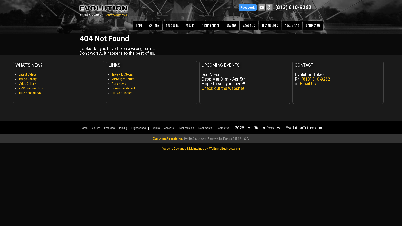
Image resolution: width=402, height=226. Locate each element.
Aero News (119, 83)
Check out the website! (223, 88)
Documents (292, 25)
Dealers (231, 25)
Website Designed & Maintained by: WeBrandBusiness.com (201, 148)
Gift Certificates (122, 93)
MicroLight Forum (123, 79)
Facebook (248, 7)
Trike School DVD (30, 93)
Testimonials (270, 25)
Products (172, 25)
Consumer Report (123, 88)
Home (139, 25)
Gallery (154, 25)
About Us (249, 25)
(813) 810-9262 (293, 7)
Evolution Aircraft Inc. (168, 138)
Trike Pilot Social (122, 74)
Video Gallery (27, 83)
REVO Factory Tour (31, 88)
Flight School (210, 25)
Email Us (308, 83)
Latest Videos (28, 74)
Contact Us (313, 25)
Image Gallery (28, 79)
